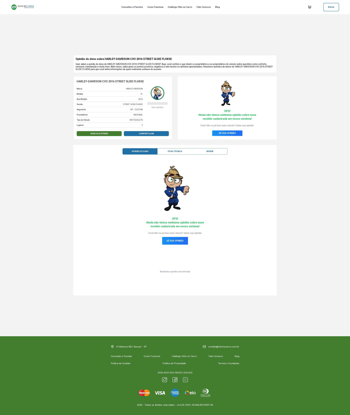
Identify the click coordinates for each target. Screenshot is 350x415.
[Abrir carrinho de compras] (309, 7)
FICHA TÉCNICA (175, 151)
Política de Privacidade (174, 363)
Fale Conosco (204, 7)
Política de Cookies (120, 363)
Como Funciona (155, 7)
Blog (217, 7)
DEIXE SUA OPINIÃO (99, 133)
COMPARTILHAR (146, 133)
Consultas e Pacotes (132, 7)
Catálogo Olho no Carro (180, 7)
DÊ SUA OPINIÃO (227, 133)
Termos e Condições (228, 363)
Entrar (331, 7)
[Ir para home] (22, 7)
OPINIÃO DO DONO (140, 151)
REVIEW (209, 151)
